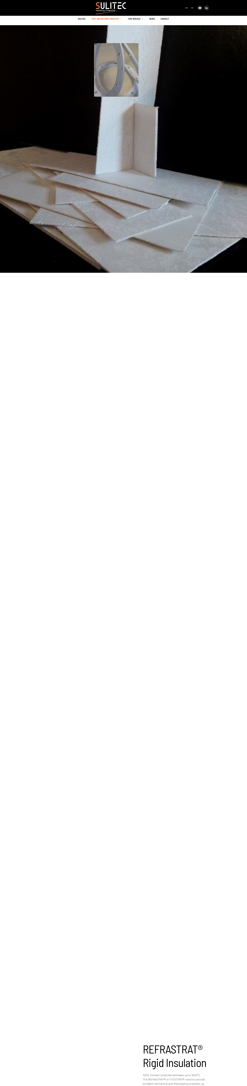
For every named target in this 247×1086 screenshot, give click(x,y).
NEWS (152, 18)
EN (186, 8)
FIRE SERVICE (134, 18)
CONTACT (165, 18)
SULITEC (82, 18)
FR (192, 8)
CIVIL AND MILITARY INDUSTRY (105, 18)
